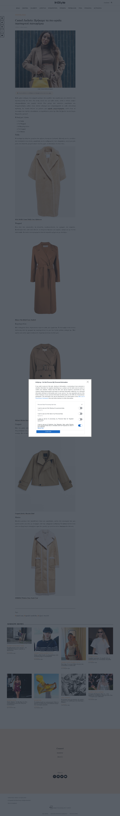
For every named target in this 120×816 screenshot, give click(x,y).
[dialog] (60, 408)
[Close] (88, 382)
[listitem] (60, 404)
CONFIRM (48, 431)
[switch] (80, 408)
